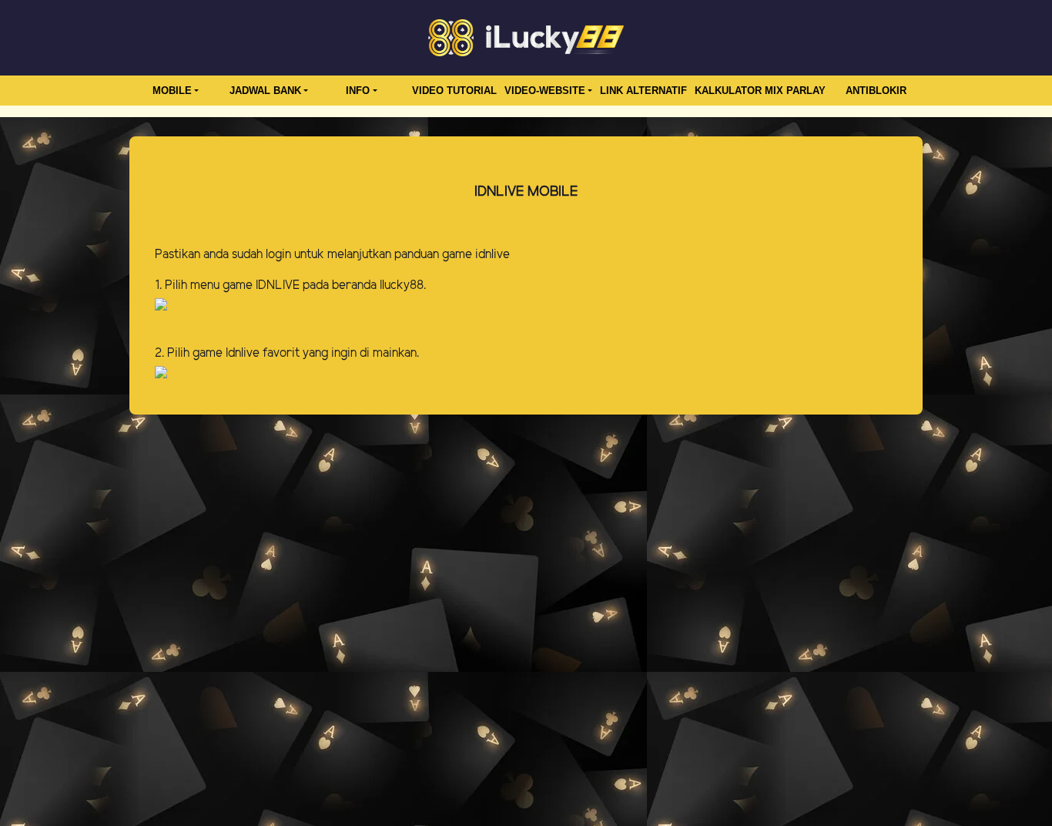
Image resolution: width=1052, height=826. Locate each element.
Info (358, 90)
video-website (544, 90)
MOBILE (172, 90)
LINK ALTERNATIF (643, 90)
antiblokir (876, 90)
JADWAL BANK (265, 90)
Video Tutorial (454, 90)
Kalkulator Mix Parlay (760, 90)
